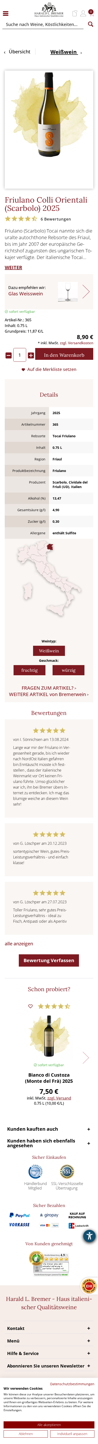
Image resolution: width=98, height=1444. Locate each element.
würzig (68, 670)
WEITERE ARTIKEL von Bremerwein (47, 694)
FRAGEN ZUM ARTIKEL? (48, 688)
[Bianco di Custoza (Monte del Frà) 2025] (49, 1036)
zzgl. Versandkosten (76, 342)
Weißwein (49, 651)
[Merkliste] (75, 13)
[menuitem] (7, 13)
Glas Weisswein (25, 293)
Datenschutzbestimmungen (72, 1384)
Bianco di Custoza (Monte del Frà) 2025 (49, 1078)
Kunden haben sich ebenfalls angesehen (41, 1143)
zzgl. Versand (59, 1098)
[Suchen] (91, 24)
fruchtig (29, 670)
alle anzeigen (19, 943)
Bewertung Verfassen (49, 960)
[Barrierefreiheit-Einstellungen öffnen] (89, 1236)
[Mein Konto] (83, 13)
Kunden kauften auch (32, 1129)
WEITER (13, 267)
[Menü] (7, 13)
